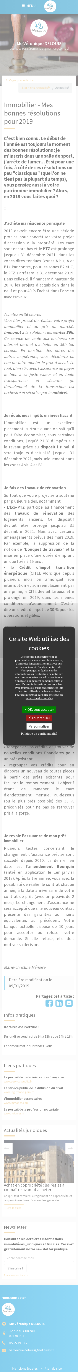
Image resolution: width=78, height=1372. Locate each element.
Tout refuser (40, 718)
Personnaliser (39, 726)
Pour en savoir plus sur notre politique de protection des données (39, 696)
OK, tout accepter (40, 709)
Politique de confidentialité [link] (39, 733)
